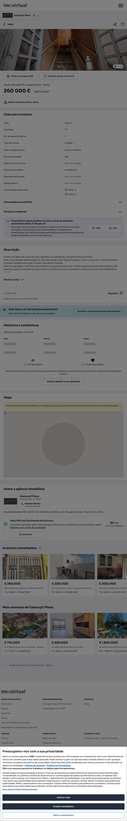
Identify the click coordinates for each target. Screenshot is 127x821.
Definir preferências (63, 815)
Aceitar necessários (63, 806)
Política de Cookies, (35, 765)
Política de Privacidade (58, 765)
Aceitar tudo (63, 797)
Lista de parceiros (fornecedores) (19, 789)
